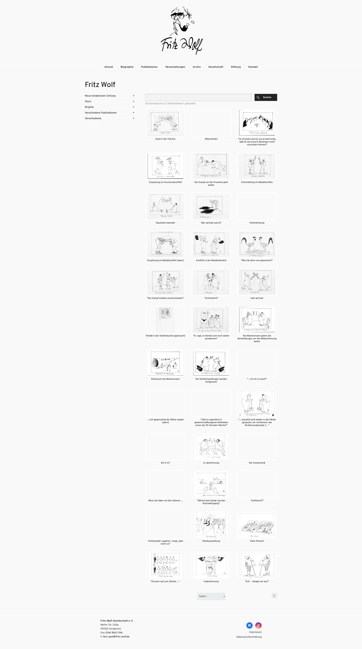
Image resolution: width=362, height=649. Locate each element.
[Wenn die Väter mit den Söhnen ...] (165, 484)
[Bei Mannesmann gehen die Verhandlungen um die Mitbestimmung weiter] (257, 319)
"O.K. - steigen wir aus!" (257, 581)
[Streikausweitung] (211, 524)
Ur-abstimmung (211, 463)
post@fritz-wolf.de (119, 636)
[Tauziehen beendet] (165, 206)
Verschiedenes (93, 118)
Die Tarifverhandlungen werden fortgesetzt (211, 380)
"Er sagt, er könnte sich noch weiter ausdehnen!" (211, 337)
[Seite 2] (274, 596)
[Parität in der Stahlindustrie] (165, 319)
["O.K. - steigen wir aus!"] (257, 565)
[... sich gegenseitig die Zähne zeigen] (165, 403)
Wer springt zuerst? (211, 223)
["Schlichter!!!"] (211, 281)
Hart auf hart (257, 298)
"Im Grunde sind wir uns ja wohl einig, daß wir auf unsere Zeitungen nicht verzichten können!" (257, 142)
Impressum (255, 632)
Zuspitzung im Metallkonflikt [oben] (165, 260)
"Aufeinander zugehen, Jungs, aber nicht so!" (165, 542)
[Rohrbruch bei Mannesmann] (165, 362)
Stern (88, 101)
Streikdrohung (257, 223)
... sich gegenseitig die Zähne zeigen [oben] (165, 421)
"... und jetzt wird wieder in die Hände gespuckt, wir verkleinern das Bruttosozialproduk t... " (257, 422)
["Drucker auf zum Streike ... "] (165, 565)
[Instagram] (258, 625)
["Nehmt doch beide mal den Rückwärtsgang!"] (211, 484)
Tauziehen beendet (165, 223)
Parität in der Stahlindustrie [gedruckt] (165, 335)
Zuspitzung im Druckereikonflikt (165, 182)
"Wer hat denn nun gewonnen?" (257, 260)
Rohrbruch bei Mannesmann (165, 379)
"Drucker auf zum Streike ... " (165, 581)
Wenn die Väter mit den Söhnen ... (165, 500)
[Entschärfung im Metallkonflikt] (257, 166)
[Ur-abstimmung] (211, 446)
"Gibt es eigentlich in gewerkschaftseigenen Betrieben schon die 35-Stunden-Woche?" (211, 422)
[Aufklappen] (134, 96)
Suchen (267, 97)
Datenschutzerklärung (249, 637)
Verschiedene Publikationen (101, 113)
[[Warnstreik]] (211, 122)
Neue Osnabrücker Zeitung (100, 96)
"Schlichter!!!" (211, 298)
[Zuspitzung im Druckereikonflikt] (165, 166)
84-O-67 (165, 463)
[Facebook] (249, 625)
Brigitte (89, 107)
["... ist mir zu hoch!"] (257, 362)
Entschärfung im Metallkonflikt (257, 182)
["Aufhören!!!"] (257, 484)
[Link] (181, 32)
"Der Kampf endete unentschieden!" (165, 298)
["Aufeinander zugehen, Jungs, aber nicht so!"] (165, 524)
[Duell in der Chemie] (165, 122)
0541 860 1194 (114, 632)
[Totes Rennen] (257, 524)
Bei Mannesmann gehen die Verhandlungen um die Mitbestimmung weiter (257, 338)
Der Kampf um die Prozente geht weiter (211, 184)
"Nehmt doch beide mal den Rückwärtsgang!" (211, 502)
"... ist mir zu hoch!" (257, 379)
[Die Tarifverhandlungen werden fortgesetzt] (211, 362)
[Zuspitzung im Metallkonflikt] (165, 244)
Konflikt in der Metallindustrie (211, 260)
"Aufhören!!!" (257, 500)
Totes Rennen (257, 541)
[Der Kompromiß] (257, 446)
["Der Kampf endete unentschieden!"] (165, 281)
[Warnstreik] (211, 139)
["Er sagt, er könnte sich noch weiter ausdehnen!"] (211, 319)
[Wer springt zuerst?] (211, 206)
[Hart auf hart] (257, 281)
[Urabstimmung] (211, 565)
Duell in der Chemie (165, 139)
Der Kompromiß (257, 463)
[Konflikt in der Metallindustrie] (211, 244)
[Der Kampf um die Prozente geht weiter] (211, 166)
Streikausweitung (211, 541)
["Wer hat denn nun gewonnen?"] (257, 244)
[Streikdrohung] (257, 206)
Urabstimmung (211, 581)
